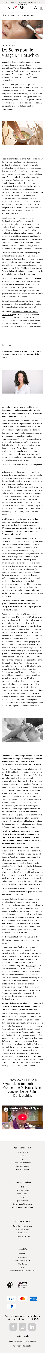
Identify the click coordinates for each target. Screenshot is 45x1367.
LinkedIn (32, 1327)
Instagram (22, 1327)
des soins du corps (35, 294)
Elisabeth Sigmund (34, 253)
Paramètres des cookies (22, 1346)
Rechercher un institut (23, 1229)
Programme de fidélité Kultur (22, 1204)
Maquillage (30, 965)
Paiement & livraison (22, 1190)
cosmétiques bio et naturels (20, 1316)
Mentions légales (23, 1336)
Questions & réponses (22, 1166)
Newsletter (22, 1254)
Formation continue (22, 1169)
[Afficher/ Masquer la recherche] (9, 8)
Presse (22, 1267)
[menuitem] (3, 8)
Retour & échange (22, 1194)
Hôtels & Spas (22, 1233)
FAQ (22, 1187)
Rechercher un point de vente (22, 1226)
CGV (22, 1197)
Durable (22, 1156)
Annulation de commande (22, 1208)
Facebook (13, 1327)
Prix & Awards (22, 1257)
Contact (22, 1159)
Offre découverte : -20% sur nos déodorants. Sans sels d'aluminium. (22, 3)
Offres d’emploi (22, 1264)
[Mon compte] (35, 7)
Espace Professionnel (22, 1201)
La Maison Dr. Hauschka (22, 1236)
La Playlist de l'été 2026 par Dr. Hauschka (23, 1271)
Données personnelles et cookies (22, 1341)
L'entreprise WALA (22, 1152)
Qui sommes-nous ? (22, 1148)
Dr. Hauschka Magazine (22, 1260)
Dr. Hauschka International (22, 1163)
